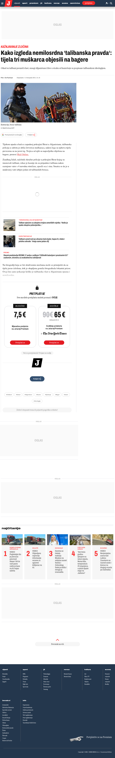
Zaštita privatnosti (28, 710)
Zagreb (4, 682)
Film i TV (86, 676)
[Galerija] (38, 102)
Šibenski (4, 735)
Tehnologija (46, 674)
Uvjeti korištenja (27, 707)
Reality (107, 684)
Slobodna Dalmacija (8, 707)
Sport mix (25, 687)
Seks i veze (46, 682)
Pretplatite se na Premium (99, 737)
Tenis (24, 682)
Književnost (87, 679)
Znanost (45, 676)
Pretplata (88, 3)
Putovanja (46, 684)
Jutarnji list (5, 705)
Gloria (4, 723)
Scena (65, 3)
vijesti (5, 669)
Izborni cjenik (27, 712)
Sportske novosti (7, 710)
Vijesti (17, 3)
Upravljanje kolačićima (29, 723)
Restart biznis (68, 674)
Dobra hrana (5, 720)
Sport (24, 3)
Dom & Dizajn (6, 718)
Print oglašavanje (28, 718)
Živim (4, 730)
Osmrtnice (75, 3)
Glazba (86, 682)
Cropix (4, 738)
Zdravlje (45, 679)
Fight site (25, 684)
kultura (87, 669)
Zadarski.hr (5, 733)
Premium (34, 3)
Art (85, 674)
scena (108, 669)
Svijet (4, 676)
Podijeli (30, 135)
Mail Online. (23, 154)
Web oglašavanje (28, 715)
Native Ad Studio (7, 741)
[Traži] (111, 3)
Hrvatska (5, 674)
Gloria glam (5, 725)
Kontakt (25, 720)
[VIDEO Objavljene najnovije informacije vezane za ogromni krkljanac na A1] (34, 540)
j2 (44, 669)
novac (67, 669)
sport (25, 669)
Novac (57, 3)
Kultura (47, 3)
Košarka (25, 679)
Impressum (26, 705)
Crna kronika (6, 679)
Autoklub (5, 715)
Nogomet (25, 676)
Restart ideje (67, 676)
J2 (41, 3)
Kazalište (87, 684)
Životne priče (47, 687)
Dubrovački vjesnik (7, 728)
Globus (4, 712)
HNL (24, 674)
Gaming (45, 689)
